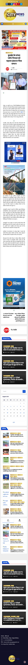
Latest (12, 485)
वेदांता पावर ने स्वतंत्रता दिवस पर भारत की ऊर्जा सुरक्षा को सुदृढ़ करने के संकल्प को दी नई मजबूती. (13, 365)
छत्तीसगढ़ (12, 346)
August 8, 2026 (8, 622)
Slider (16, 485)
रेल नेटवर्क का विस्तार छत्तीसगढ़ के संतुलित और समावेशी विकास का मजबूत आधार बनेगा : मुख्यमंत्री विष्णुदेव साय (17, 514)
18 (7, 412)
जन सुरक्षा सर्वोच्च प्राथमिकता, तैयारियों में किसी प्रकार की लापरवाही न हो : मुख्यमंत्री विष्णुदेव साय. (17, 505)
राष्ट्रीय (22, 112)
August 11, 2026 (9, 607)
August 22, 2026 (9, 576)
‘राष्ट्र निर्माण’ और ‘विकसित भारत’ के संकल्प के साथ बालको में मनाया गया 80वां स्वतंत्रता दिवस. (12, 350)
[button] (23, 23)
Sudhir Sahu (12, 644)
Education (20, 457)
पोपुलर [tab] (19, 521)
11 (7, 409)
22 (20, 412)
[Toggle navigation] (13, 24)
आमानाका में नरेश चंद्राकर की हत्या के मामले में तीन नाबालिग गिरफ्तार (8, 315)
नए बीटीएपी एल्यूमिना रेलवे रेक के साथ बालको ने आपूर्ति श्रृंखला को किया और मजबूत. (17, 496)
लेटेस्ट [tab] (8, 521)
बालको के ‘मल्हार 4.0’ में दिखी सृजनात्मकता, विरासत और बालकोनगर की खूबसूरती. (13, 379)
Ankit (13, 67)
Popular (12, 510)
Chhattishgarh (9, 52)
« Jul (14, 422)
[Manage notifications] (25, 662)
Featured (18, 466)
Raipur (22, 466)
